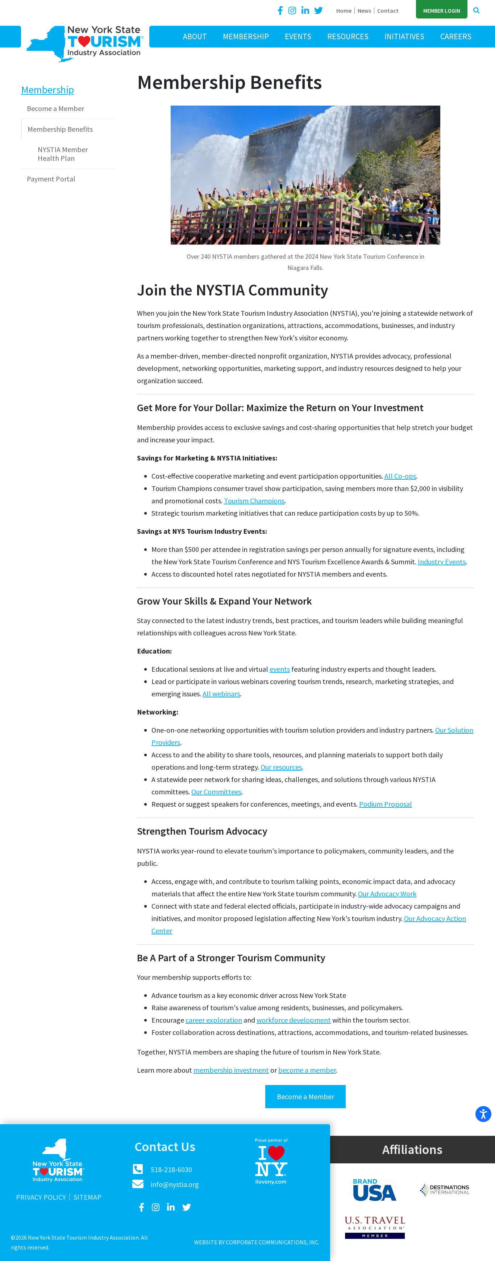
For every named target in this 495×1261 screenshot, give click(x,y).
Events (298, 36)
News (364, 10)
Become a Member (305, 1096)
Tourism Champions (254, 500)
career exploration (214, 1019)
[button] (476, 10)
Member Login (441, 10)
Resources (348, 36)
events (280, 669)
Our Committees (216, 791)
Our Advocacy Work (387, 893)
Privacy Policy (41, 1197)
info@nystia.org (175, 1184)
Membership (246, 36)
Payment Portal (51, 178)
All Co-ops (400, 475)
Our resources (281, 766)
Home (344, 10)
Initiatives (404, 36)
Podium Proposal (385, 803)
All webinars (221, 693)
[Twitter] (318, 10)
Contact (388, 10)
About (195, 36)
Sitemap (87, 1197)
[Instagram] (293, 10)
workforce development (294, 1019)
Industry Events (442, 561)
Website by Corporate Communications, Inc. (256, 1242)
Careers (455, 36)
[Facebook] (281, 10)
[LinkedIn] (306, 10)
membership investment (231, 1069)
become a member (307, 1069)
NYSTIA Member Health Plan (63, 154)
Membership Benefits (60, 129)
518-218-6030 (171, 1169)
